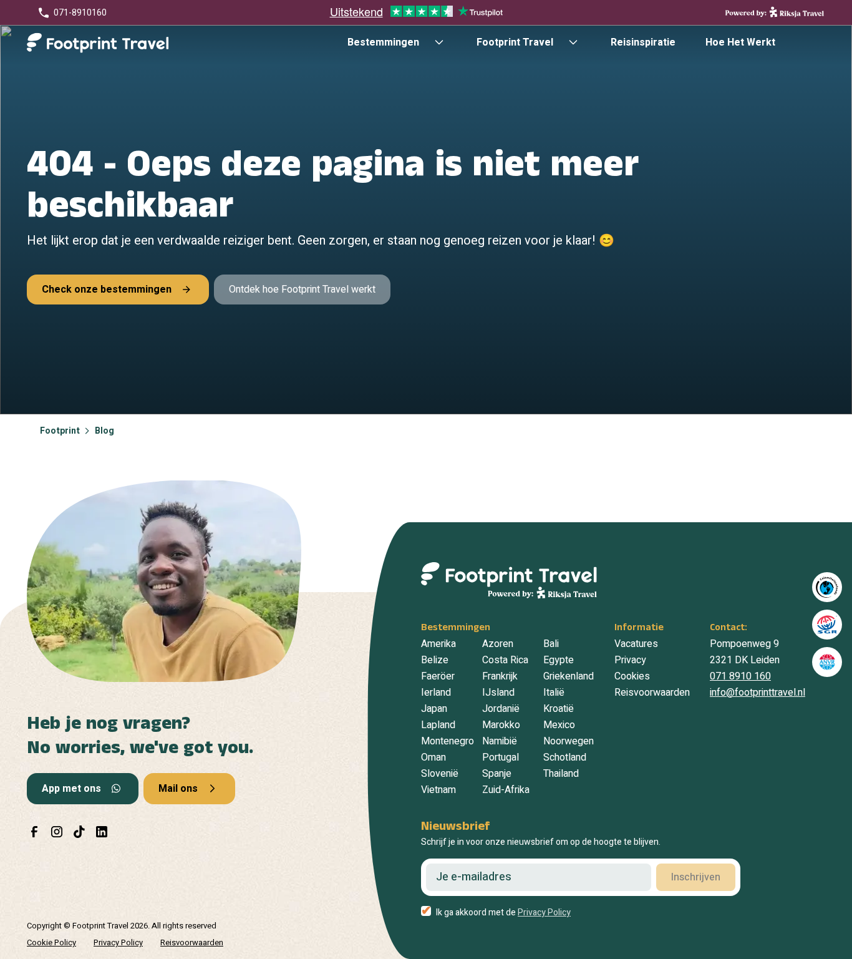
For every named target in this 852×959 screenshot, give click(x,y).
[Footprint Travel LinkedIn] (101, 831)
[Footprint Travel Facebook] (34, 831)
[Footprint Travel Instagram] (56, 831)
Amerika (438, 643)
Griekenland (568, 676)
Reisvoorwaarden (652, 692)
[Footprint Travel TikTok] (79, 831)
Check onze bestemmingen (107, 289)
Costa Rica (505, 660)
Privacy (630, 660)
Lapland (438, 725)
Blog (104, 430)
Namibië (499, 741)
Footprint (60, 430)
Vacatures (636, 643)
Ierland (436, 692)
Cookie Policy (51, 942)
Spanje (496, 773)
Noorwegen (568, 741)
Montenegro (447, 741)
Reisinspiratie (643, 42)
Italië (553, 692)
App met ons (71, 788)
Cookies (632, 676)
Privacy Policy (544, 912)
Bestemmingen (383, 42)
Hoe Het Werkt (740, 42)
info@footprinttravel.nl (757, 692)
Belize (434, 660)
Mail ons (178, 788)
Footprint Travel (515, 42)
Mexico (559, 725)
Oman (433, 757)
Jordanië (501, 708)
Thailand (561, 773)
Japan (434, 708)
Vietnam (438, 789)
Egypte (558, 660)
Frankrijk (500, 676)
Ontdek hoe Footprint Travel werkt (302, 289)
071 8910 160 (740, 676)
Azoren (497, 643)
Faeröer (438, 676)
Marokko (501, 725)
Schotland (564, 757)
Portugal (500, 757)
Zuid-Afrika (506, 789)
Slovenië (439, 773)
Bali (551, 643)
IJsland (498, 692)
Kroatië (558, 708)
